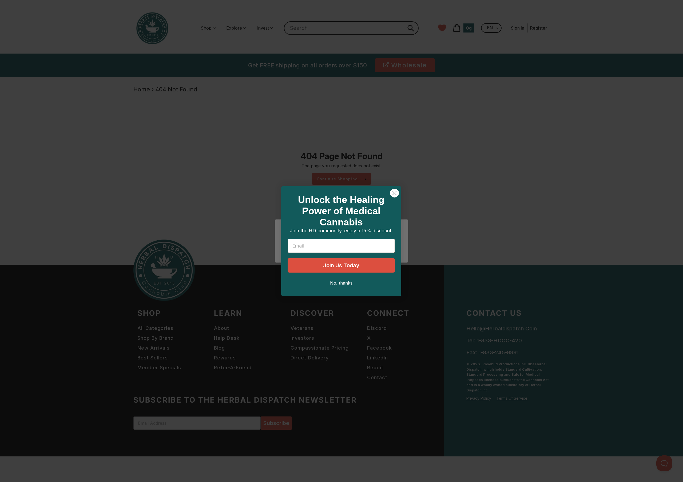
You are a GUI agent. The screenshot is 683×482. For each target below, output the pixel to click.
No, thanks (341, 283)
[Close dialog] (394, 193)
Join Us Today (341, 265)
